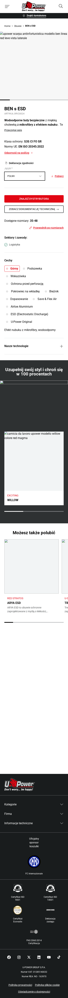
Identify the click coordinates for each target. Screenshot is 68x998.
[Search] (61, 6)
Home (7, 26)
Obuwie (17, 26)
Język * (8, 168)
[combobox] (24, 176)
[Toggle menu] (7, 6)
